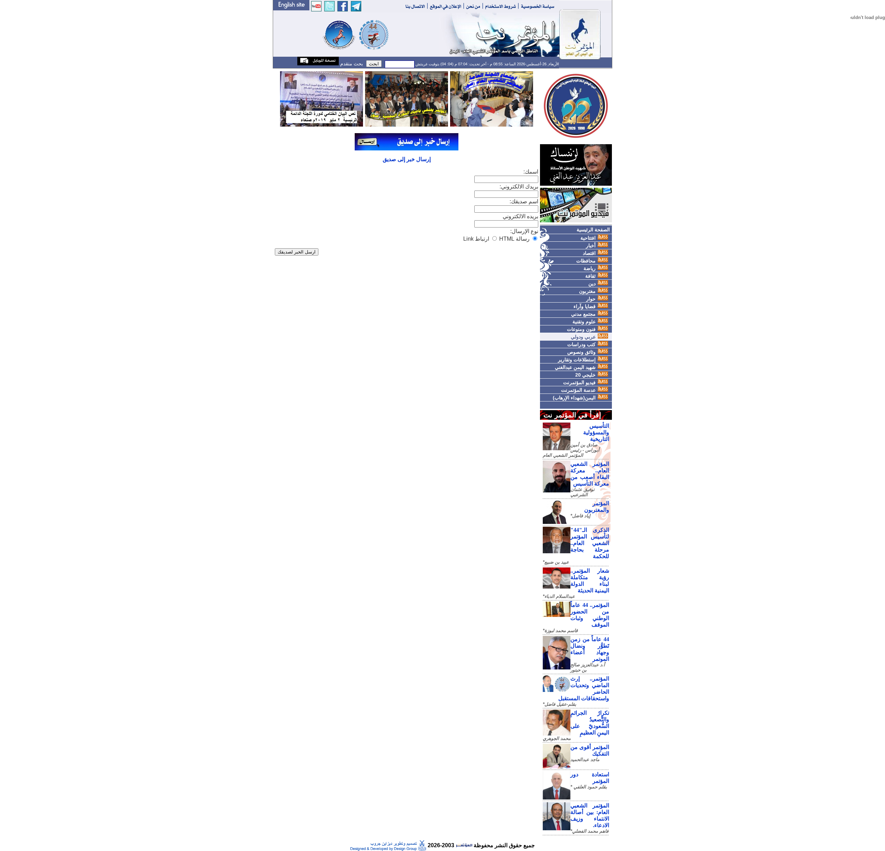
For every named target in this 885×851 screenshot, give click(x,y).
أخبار (591, 245)
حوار (591, 299)
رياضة (590, 268)
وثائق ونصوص (581, 352)
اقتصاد (589, 253)
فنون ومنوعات (581, 329)
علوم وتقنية (584, 321)
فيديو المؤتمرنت (579, 382)
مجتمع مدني (583, 314)
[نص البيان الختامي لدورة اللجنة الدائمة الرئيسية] (321, 98)
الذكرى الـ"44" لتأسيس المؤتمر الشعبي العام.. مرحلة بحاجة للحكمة (589, 543)
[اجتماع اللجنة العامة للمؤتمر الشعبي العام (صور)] (491, 98)
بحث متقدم (351, 63)
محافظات (586, 260)
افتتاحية (588, 238)
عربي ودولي (583, 337)
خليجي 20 (585, 375)
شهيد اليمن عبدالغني (575, 367)
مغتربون (587, 291)
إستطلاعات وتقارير (577, 359)
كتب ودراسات (581, 344)
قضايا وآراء (585, 306)
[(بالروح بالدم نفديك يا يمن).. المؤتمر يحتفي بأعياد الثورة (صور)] (406, 98)
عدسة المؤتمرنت (578, 390)
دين (592, 283)
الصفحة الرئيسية (593, 229)
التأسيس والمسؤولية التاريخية (596, 432)
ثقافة (590, 276)
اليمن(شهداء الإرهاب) (574, 397)
